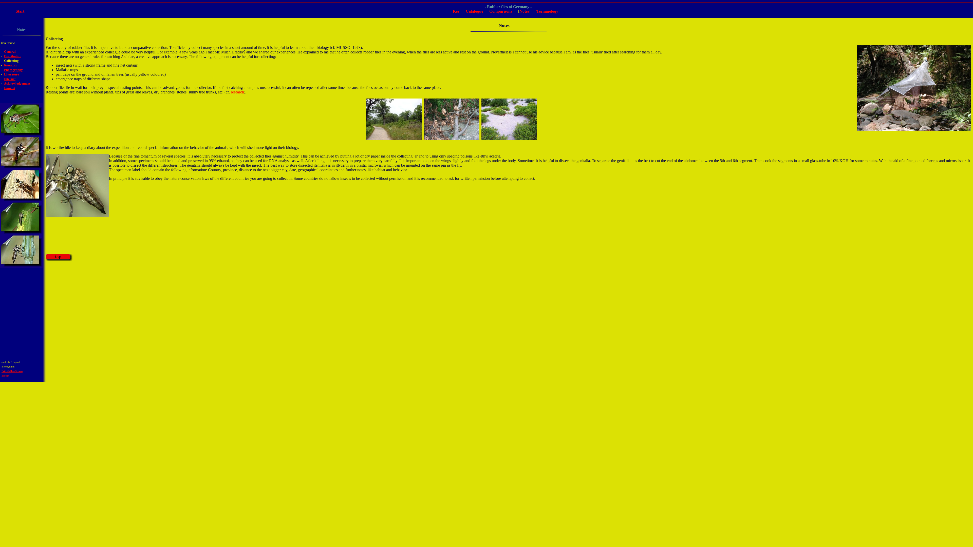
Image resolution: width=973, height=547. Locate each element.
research (237, 92)
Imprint (5, 375)
